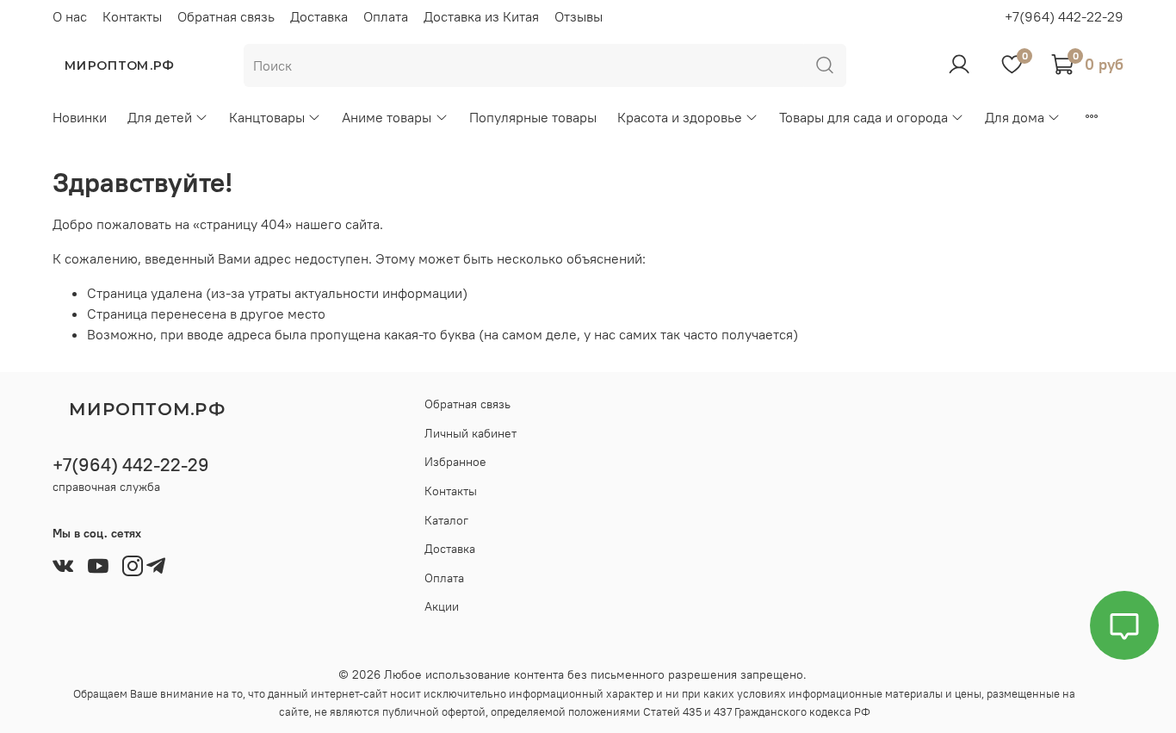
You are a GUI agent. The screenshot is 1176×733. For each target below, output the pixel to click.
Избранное (455, 461)
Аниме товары (386, 117)
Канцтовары (267, 117)
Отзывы (578, 16)
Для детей (159, 117)
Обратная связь (226, 16)
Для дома (1014, 117)
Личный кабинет (470, 433)
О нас (70, 16)
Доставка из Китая (481, 16)
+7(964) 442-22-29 (1064, 16)
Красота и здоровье (679, 117)
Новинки (80, 117)
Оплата (385, 16)
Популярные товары (533, 117)
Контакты (132, 16)
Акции (441, 606)
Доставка (319, 16)
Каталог (446, 520)
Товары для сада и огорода (863, 117)
